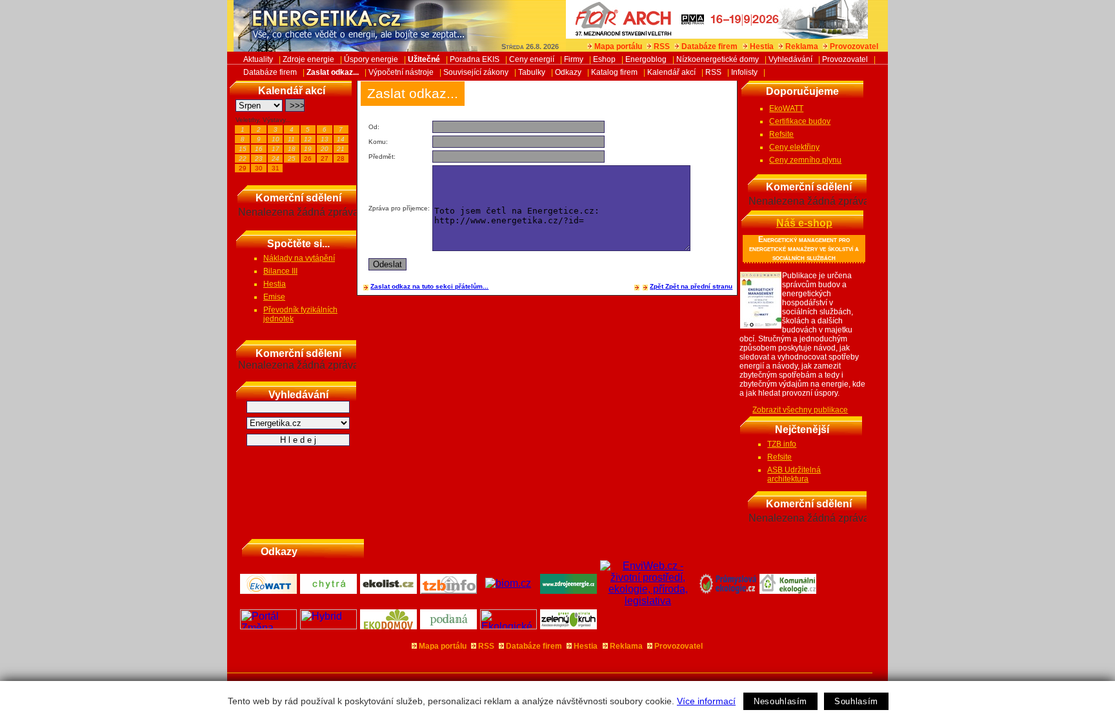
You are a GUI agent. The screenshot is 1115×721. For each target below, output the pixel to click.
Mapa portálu (618, 46)
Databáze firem (709, 46)
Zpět (657, 286)
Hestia (762, 46)
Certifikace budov (799, 121)
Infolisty (744, 72)
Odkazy (568, 72)
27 (324, 158)
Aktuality (258, 59)
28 (341, 158)
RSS (662, 46)
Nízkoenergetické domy (717, 59)
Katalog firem (614, 72)
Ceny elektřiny (794, 147)
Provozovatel (854, 46)
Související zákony (475, 72)
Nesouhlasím (780, 701)
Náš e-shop (804, 223)
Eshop (604, 59)
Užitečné (424, 59)
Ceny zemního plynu (805, 160)
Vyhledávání (790, 59)
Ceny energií (531, 59)
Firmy (573, 59)
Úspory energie (371, 59)
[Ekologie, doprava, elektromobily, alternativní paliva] (328, 625)
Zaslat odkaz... (332, 72)
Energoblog (646, 59)
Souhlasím (856, 701)
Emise (274, 296)
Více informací (706, 701)
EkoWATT (786, 108)
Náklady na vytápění (299, 258)
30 (259, 168)
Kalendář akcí (671, 72)
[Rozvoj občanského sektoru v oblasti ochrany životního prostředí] (569, 625)
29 (242, 168)
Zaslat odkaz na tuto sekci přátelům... (429, 286)
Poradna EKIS (474, 59)
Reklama (801, 46)
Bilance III (280, 271)
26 (308, 158)
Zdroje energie (308, 59)
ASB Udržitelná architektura (794, 474)
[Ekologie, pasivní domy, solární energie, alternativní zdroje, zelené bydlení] (508, 625)
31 (275, 168)
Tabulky (531, 72)
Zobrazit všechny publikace (800, 409)
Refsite (781, 134)
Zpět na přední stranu (698, 286)
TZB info (781, 444)
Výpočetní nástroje (401, 72)
